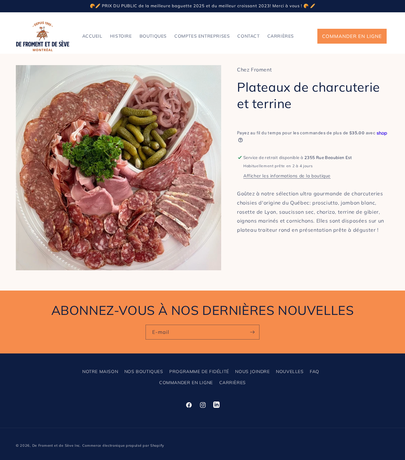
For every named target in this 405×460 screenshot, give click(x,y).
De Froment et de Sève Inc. (56, 445)
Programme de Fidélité (199, 371)
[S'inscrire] (252, 332)
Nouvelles (289, 371)
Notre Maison (100, 371)
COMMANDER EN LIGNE (352, 36)
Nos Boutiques (143, 371)
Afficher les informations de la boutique (287, 176)
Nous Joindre (252, 371)
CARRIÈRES (232, 382)
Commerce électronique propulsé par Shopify (123, 445)
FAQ (314, 371)
